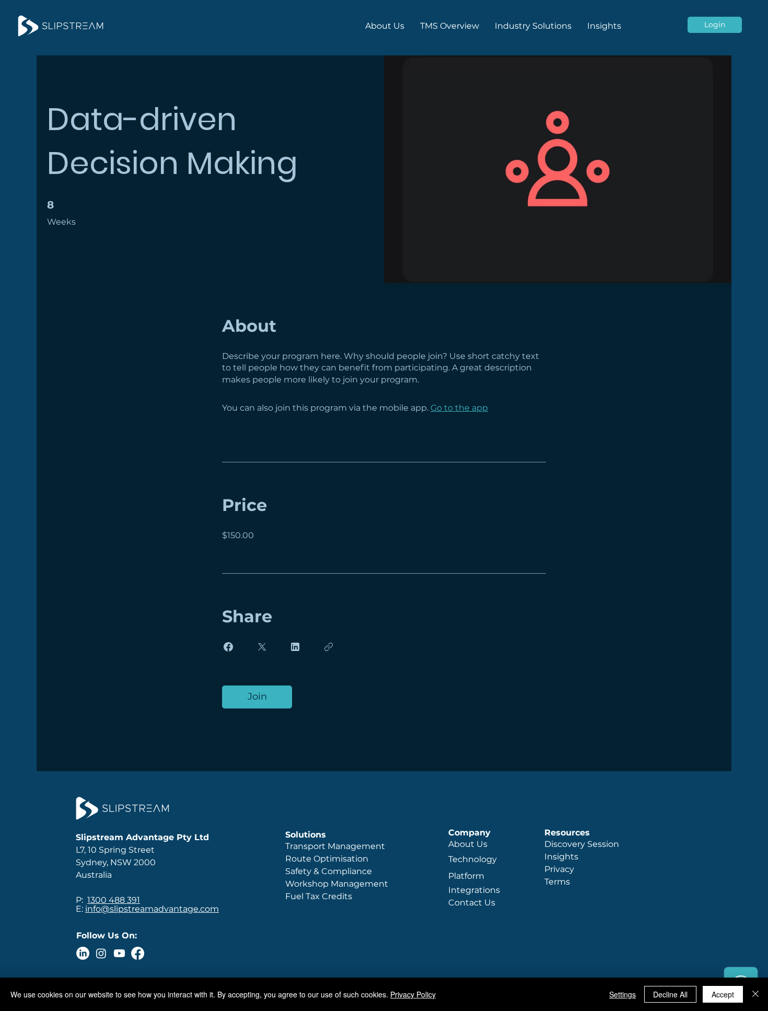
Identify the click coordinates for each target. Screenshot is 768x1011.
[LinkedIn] (82, 953)
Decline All (670, 994)
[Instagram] (101, 953)
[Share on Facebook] (228, 647)
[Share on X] (261, 647)
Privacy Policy (413, 994)
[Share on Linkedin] (295, 647)
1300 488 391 (113, 900)
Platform (467, 876)
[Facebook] (137, 953)
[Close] (755, 994)
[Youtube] (119, 953)
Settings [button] (622, 994)
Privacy (559, 869)
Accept (723, 994)
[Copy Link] (328, 647)
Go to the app (459, 408)
